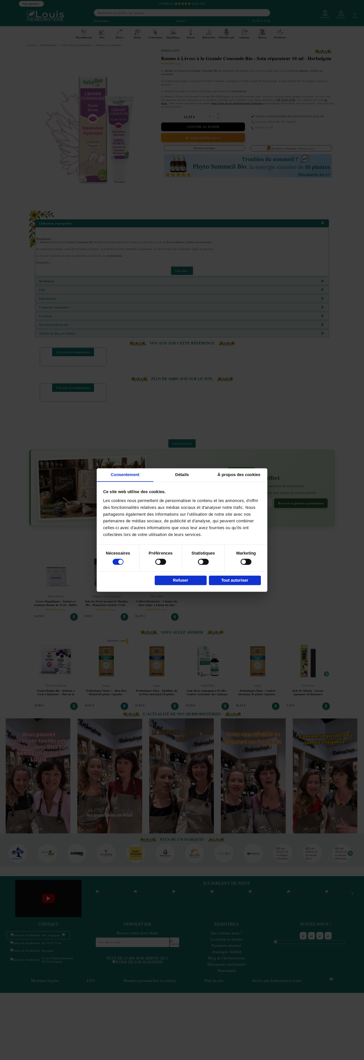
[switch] (160, 562)
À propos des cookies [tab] (238, 474)
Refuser (180, 580)
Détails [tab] (182, 474)
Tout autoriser (234, 580)
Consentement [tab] (125, 474)
